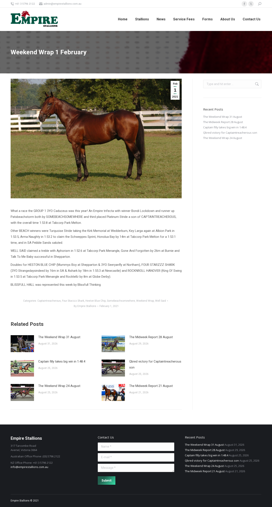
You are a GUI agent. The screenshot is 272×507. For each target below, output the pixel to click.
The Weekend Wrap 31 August (59, 337)
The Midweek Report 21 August (151, 386)
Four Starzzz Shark (73, 300)
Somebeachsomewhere (121, 300)
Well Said (160, 300)
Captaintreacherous (49, 300)
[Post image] (22, 343)
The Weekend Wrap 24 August (59, 386)
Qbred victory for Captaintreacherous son (155, 364)
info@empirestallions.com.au (29, 467)
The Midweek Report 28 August (151, 337)
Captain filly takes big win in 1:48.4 (61, 361)
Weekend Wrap (145, 300)
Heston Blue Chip (95, 300)
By (85, 306)
